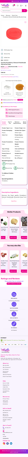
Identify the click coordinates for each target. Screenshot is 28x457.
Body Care (14, 15)
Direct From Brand (7, 376)
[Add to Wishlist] (6, 237)
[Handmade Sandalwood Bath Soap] (14, 221)
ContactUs (6, 438)
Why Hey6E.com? (7, 410)
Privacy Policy (6, 398)
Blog (4, 434)
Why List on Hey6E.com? (6, 415)
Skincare (8, 15)
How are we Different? (5, 372)
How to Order (6, 383)
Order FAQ (5, 387)
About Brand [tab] (24, 122)
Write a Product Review (14, 283)
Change (20, 99)
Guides (4, 436)
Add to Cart (13, 237)
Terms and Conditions (5, 401)
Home (2, 15)
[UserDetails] (21, 5)
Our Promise (6, 369)
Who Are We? (6, 365)
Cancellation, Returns (6, 391)
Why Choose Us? (7, 367)
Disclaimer (5, 404)
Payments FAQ (6, 389)
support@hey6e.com (7, 432)
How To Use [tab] (10, 122)
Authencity (5, 412)
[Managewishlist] (17, 5)
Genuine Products (7, 374)
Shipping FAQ (6, 385)
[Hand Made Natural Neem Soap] (14, 255)
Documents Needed (7, 417)
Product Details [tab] (4, 122)
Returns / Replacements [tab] (17, 122)
